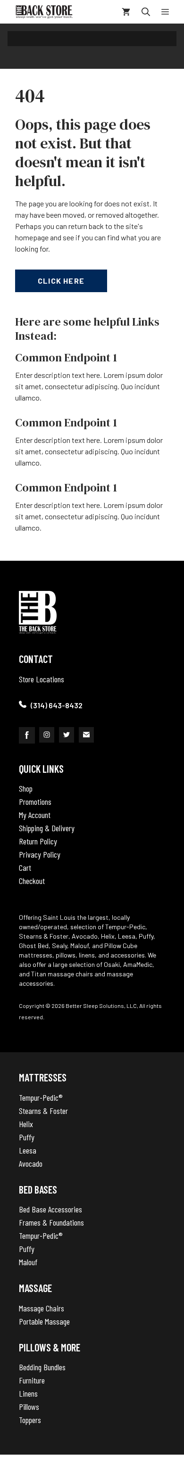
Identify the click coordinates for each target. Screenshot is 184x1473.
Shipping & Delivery (47, 828)
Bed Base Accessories (50, 1209)
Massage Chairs (41, 1308)
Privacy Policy (39, 854)
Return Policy (38, 841)
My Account (34, 815)
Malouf (28, 1262)
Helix (26, 1124)
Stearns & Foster (43, 1110)
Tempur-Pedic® (41, 1097)
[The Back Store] (44, 12)
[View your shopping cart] (126, 12)
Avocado (30, 1163)
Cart (25, 867)
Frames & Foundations (51, 1222)
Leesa (27, 1150)
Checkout (32, 881)
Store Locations (41, 679)
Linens (28, 1393)
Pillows (29, 1406)
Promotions (35, 801)
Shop (26, 788)
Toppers (30, 1420)
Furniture (32, 1380)
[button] (146, 12)
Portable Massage (44, 1321)
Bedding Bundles (42, 1367)
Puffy (26, 1137)
